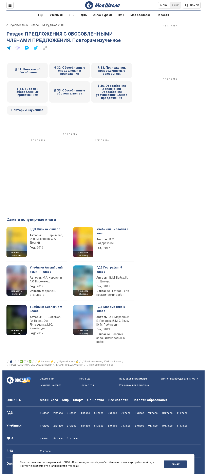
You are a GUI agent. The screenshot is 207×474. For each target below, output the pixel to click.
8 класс (139, 412)
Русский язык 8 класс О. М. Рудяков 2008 (37, 25)
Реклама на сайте (50, 385)
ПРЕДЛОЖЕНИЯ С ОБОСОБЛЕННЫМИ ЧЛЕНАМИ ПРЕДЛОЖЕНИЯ (46, 364)
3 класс (71, 412)
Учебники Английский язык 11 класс (46, 269)
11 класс (182, 412)
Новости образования (149, 400)
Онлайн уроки (102, 15)
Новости (163, 15)
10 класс (167, 412)
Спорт (78, 400)
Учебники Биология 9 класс (112, 231)
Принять (175, 464)
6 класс (112, 412)
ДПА (84, 15)
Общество (95, 400)
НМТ (121, 15)
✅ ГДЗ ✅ (26, 361)
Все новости (118, 400)
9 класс (152, 412)
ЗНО (72, 15)
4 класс (85, 412)
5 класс (98, 412)
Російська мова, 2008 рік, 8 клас (102, 361)
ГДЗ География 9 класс (109, 269)
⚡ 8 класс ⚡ (45, 361)
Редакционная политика (134, 385)
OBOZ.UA (13, 400)
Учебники (56, 15)
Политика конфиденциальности (178, 378)
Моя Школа (49, 400)
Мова (164, 5)
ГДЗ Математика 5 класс (110, 309)
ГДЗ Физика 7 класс (45, 229)
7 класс (125, 412)
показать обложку (16, 254)
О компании (47, 378)
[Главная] (12, 361)
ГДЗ (40, 15)
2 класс (58, 412)
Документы (86, 385)
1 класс (44, 412)
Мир (65, 400)
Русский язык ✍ (68, 361)
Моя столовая (140, 15)
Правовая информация (133, 378)
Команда (84, 378)
